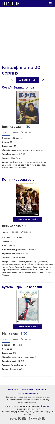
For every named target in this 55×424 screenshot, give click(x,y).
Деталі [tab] (6, 132)
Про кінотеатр (13, 389)
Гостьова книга (27, 389)
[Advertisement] (27, 34)
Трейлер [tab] (27, 132)
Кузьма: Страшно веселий (22, 287)
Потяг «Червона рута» (19, 179)
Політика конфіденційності (27, 393)
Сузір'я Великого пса (18, 87)
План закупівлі (41, 389)
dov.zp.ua (45, 406)
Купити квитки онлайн (28, 219)
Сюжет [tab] (15, 132)
